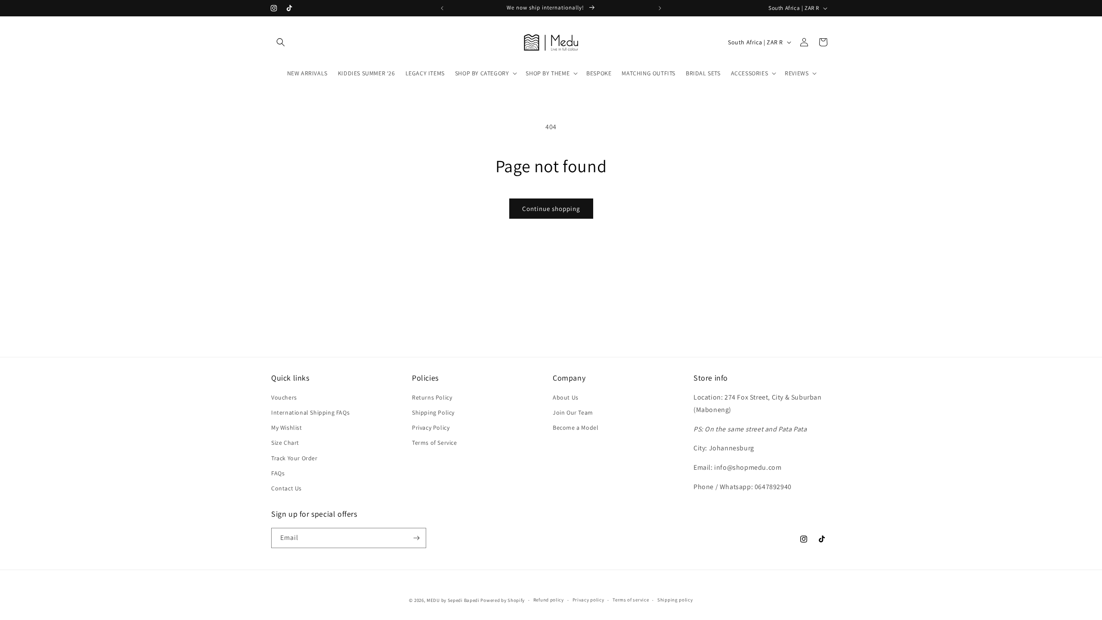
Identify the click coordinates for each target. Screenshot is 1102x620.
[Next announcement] (659, 8)
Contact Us (286, 488)
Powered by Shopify (502, 600)
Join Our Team (573, 412)
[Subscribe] (416, 538)
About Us (566, 397)
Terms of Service (434, 442)
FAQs (278, 473)
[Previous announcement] (442, 8)
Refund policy (548, 600)
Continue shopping (551, 209)
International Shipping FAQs (310, 412)
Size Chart (285, 442)
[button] (280, 42)
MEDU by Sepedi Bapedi (453, 600)
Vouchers (284, 397)
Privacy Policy (430, 427)
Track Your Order (294, 458)
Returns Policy (432, 397)
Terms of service (631, 600)
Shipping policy (675, 600)
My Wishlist (286, 427)
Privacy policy (588, 600)
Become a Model (575, 427)
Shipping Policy (433, 412)
